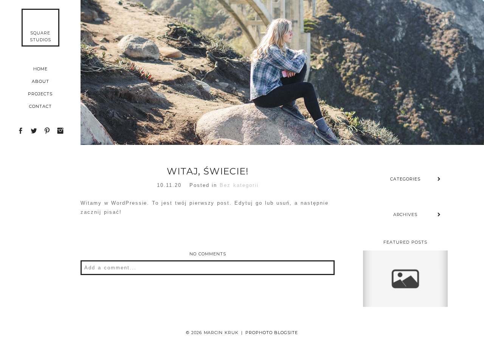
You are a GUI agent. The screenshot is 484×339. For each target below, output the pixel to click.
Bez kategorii (239, 185)
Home (40, 69)
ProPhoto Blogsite (271, 332)
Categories (405, 179)
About (40, 81)
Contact (40, 106)
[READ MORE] (404, 299)
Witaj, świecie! (405, 258)
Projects (40, 93)
